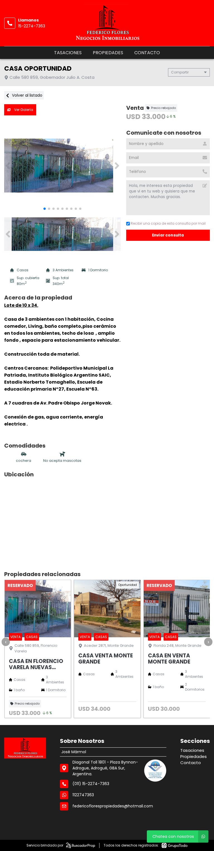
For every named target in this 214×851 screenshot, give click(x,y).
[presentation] (5, 642)
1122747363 (83, 795)
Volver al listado (26, 95)
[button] (117, 166)
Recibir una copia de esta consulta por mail (168, 223)
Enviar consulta (168, 235)
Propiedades (108, 52)
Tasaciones (68, 52)
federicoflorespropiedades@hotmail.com (112, 806)
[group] (62, 166)
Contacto (147, 52)
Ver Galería (23, 109)
